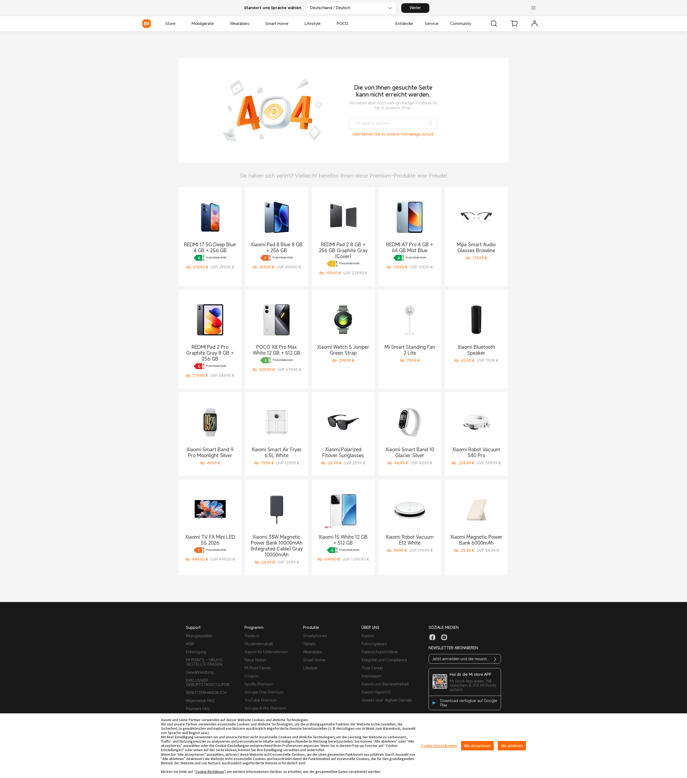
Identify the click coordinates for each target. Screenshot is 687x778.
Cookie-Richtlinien (209, 771)
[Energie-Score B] (265, 360)
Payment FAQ (198, 708)
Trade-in (252, 635)
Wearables (312, 651)
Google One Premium (263, 692)
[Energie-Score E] (332, 264)
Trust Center (372, 667)
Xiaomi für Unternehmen (266, 651)
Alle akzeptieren (477, 745)
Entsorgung (196, 651)
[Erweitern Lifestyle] (323, 23)
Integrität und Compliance (384, 659)
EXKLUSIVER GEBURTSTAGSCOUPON (207, 682)
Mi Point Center (257, 667)
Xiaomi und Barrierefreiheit (385, 684)
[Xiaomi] (146, 23)
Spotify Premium (258, 684)
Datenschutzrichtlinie (379, 651)
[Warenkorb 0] (514, 23)
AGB (190, 643)
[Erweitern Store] (178, 23)
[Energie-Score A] (199, 258)
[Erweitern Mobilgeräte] (216, 23)
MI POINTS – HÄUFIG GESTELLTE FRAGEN (204, 662)
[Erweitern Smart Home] (291, 23)
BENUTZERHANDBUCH (206, 692)
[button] (533, 8)
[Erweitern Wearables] (252, 23)
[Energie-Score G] (199, 366)
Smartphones (315, 635)
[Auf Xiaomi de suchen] (494, 23)
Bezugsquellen (199, 635)
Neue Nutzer (255, 659)
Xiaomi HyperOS (376, 692)
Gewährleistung (200, 672)
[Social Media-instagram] (444, 637)
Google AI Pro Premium (265, 708)
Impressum (371, 675)
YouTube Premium (260, 700)
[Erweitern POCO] (351, 23)
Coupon (251, 675)
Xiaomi (367, 635)
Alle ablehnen (512, 745)
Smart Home (314, 659)
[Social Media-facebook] (432, 637)
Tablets (309, 643)
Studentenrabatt (258, 643)
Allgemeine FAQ (200, 700)
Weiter (415, 7)
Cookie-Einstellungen (439, 745)
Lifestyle (310, 667)
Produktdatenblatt (216, 257)
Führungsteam (374, 643)
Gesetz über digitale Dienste (386, 700)
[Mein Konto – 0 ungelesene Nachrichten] (534, 23)
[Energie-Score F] (265, 258)
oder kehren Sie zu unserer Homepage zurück (393, 134)
